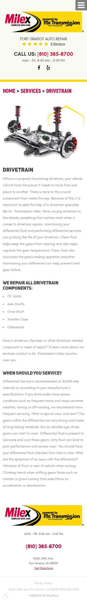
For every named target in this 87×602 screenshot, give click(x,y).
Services (31, 90)
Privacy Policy (43, 583)
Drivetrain (59, 90)
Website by (43, 595)
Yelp (48, 67)
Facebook (39, 67)
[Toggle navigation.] (81, 5)
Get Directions (43, 568)
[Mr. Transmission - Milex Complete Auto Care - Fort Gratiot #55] (43, 22)
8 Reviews (58, 44)
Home (9, 90)
